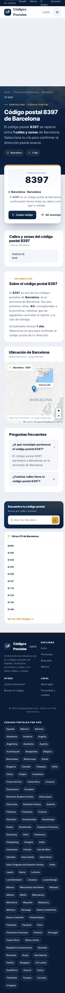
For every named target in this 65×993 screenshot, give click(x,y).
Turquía (27, 977)
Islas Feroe (46, 857)
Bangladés (31, 751)
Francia (42, 811)
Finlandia (27, 811)
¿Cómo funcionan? (14, 684)
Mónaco (10, 909)
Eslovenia (11, 804)
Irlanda (27, 849)
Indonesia (12, 849)
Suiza (40, 970)
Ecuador (29, 789)
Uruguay (11, 985)
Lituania (32, 879)
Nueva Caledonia (46, 909)
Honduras (39, 834)
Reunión (42, 947)
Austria (44, 744)
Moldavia (43, 902)
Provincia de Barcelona (26, 92)
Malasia (53, 887)
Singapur (25, 962)
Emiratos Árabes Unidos (19, 796)
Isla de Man (43, 849)
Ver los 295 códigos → (20, 618)
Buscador (46, 660)
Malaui (10, 894)
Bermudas (12, 759)
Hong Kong (12, 842)
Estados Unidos (32, 804)
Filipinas (11, 811)
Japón (9, 872)
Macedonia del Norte (32, 887)
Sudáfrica (12, 970)
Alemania (11, 736)
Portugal (53, 932)
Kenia (22, 872)
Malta (23, 894)
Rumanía (11, 955)
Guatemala (25, 827)
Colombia (37, 774)
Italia (52, 864)
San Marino (40, 955)
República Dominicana (19, 947)
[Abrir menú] (57, 12)
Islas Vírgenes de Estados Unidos (25, 864)
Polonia (38, 932)
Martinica (11, 902)
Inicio (7, 92)
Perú (39, 925)
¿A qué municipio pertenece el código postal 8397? (31, 447)
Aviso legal (47, 684)
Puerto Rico (12, 940)
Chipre (22, 774)
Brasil (45, 759)
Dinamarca (12, 789)
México (45, 666)
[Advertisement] (32, 52)
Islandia (10, 857)
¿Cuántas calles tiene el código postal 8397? (28, 479)
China (9, 774)
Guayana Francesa (47, 827)
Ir (55, 520)
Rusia (25, 955)
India (42, 842)
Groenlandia (29, 819)
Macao (10, 887)
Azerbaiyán (13, 751)
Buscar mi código (14, 690)
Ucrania (41, 977)
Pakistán (11, 925)
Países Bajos (36, 917)
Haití (25, 834)
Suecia (27, 970)
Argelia (42, 736)
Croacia (50, 781)
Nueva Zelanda (15, 917)
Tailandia (11, 977)
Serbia (10, 962)
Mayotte (27, 902)
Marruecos (38, 894)
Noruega (26, 909)
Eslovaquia (45, 796)
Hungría (28, 842)
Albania (39, 729)
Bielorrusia (30, 759)
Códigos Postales (28, 12)
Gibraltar (11, 819)
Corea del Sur (14, 781)
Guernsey (11, 834)
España (10, 729)
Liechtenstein (14, 879)
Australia (28, 744)
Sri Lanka (41, 962)
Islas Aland (27, 857)
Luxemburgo (50, 879)
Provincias (47, 654)
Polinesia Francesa (17, 932)
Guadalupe (48, 819)
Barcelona (47, 92)
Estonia (51, 804)
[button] (34, 389)
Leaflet (29, 422)
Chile (55, 766)
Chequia (41, 766)
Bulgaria (11, 766)
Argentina (12, 744)
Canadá (26, 766)
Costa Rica (34, 781)
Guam (9, 827)
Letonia (35, 872)
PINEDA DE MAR (18, 256)
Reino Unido (32, 940)
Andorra (27, 736)
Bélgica (47, 751)
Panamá (26, 925)
